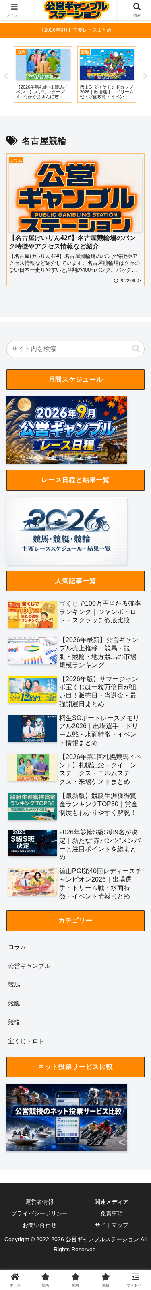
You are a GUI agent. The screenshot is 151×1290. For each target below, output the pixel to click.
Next (145, 76)
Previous (6, 76)
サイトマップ (111, 1225)
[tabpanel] (43, 74)
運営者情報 (39, 1202)
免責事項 (111, 1213)
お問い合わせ (39, 1225)
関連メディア (111, 1202)
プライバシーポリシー (39, 1213)
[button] (136, 348)
